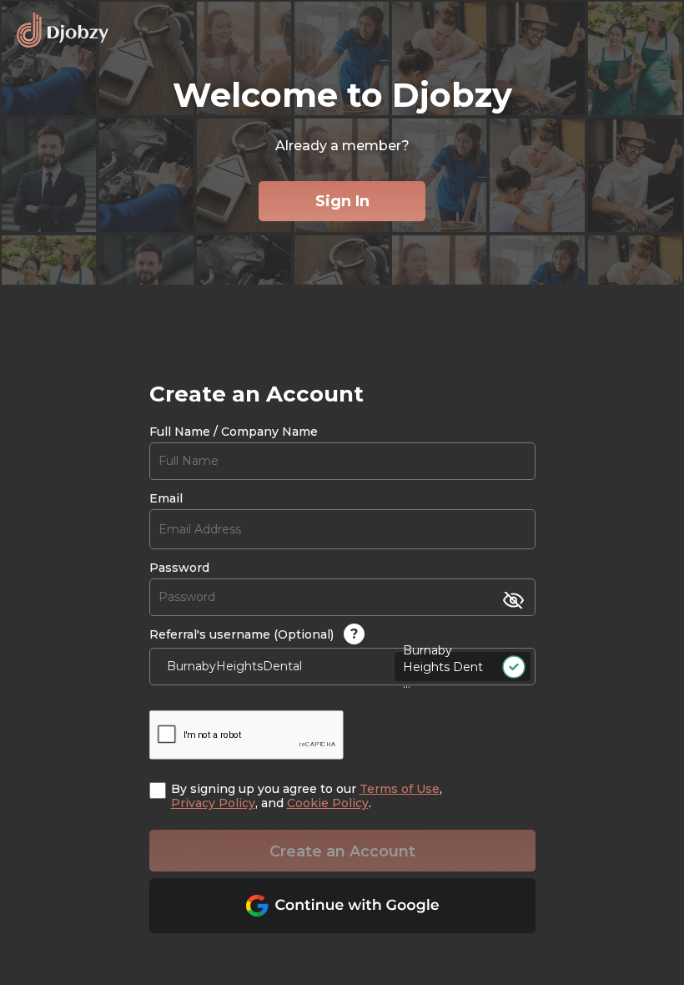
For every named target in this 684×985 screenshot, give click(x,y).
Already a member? (342, 146)
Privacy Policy (213, 803)
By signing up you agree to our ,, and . (306, 796)
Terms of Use (400, 788)
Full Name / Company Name (233, 432)
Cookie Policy (328, 803)
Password (179, 568)
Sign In (342, 201)
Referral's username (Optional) (253, 634)
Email (166, 499)
